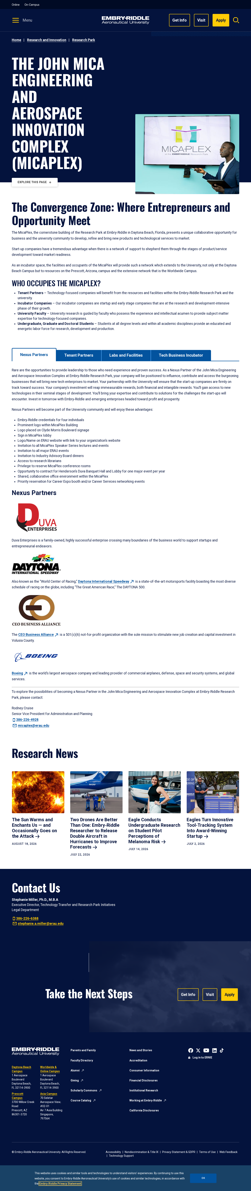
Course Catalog (81, 1100)
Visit (201, 20)
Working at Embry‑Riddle (145, 1100)
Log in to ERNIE (202, 1057)
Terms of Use (207, 1152)
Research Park (83, 40)
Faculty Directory (82, 1060)
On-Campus (32, 4)
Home (16, 40)
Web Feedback (228, 1152)
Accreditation (138, 1060)
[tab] (34, 354)
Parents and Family (83, 1050)
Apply (230, 994)
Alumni (75, 1070)
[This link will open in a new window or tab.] (190, 1050)
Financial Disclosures (143, 1080)
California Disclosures (144, 1110)
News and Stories (140, 1050)
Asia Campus (48, 1093)
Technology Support (121, 1155)
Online (16, 4)
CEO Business (36, 635)
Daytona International (103, 581)
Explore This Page (32, 182)
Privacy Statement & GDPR (178, 1152)
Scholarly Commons (84, 1090)
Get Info (179, 20)
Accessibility (113, 1152)
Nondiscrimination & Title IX (141, 1152)
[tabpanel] (125, 548)
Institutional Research (143, 1090)
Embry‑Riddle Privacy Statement (60, 1183)
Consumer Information (144, 1070)
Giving (75, 1080)
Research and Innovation (46, 40)
